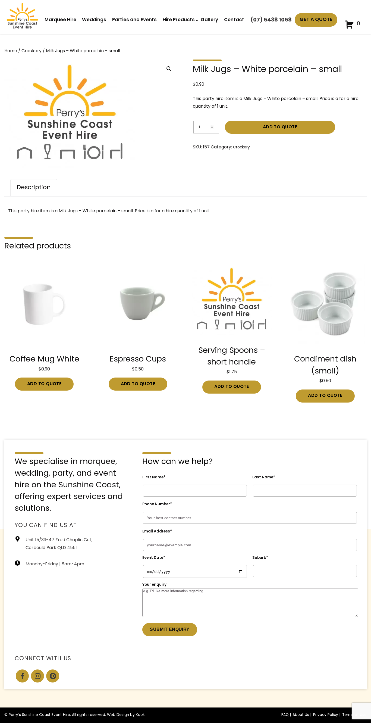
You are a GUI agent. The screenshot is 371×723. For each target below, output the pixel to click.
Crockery (31, 51)
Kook (140, 715)
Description (34, 188)
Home (10, 51)
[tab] (33, 188)
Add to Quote (280, 127)
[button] (169, 69)
